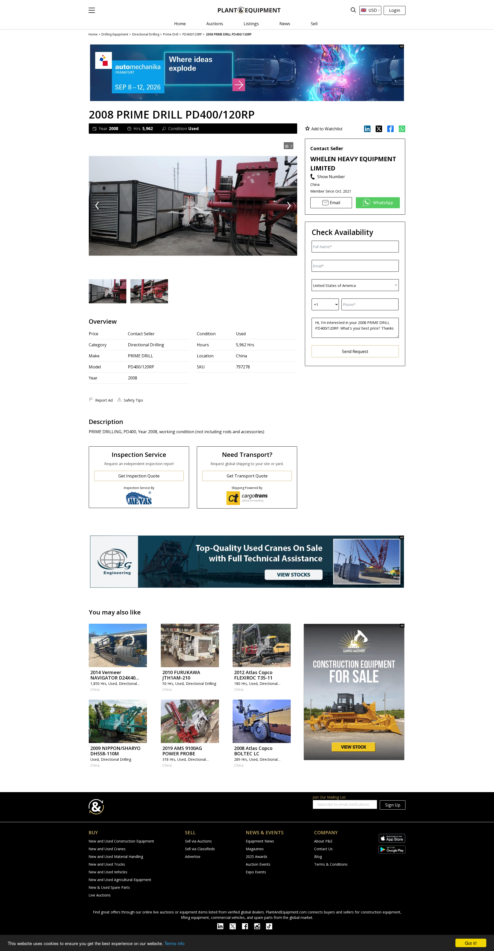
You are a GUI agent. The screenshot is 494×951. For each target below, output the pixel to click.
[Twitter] (236, 926)
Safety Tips (133, 400)
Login (394, 10)
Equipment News (260, 841)
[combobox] (355, 285)
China (241, 356)
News (284, 23)
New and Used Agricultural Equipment (120, 879)
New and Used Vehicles (108, 872)
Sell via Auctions (198, 841)
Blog (318, 856)
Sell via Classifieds (200, 848)
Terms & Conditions (331, 864)
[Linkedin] (223, 926)
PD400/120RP (141, 367)
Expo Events (256, 872)
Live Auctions (100, 895)
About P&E (323, 841)
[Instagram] (260, 926)
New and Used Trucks (107, 864)
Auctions (214, 23)
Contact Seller (141, 334)
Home (180, 23)
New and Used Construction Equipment (121, 841)
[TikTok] (271, 926)
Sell (314, 23)
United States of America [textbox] (334, 285)
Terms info (174, 943)
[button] (92, 10)
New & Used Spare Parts (109, 887)
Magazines (255, 848)
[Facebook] (248, 926)
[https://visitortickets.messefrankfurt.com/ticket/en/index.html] (247, 72)
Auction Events (258, 864)
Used (241, 334)
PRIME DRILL (140, 356)
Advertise (192, 856)
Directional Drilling (146, 345)
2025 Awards (256, 856)
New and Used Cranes (107, 848)
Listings (251, 23)
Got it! (471, 943)
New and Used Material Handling (116, 856)
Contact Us (323, 848)
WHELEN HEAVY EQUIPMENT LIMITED (353, 163)
